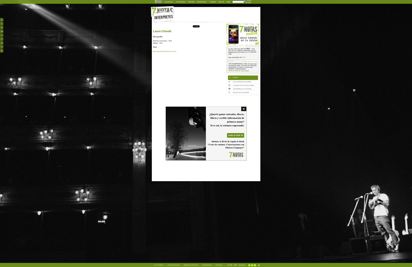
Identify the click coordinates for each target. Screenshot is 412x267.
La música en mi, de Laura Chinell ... (244, 85)
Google (249, 2)
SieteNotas (242, 265)
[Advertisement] (220, 13)
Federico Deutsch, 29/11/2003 (238, 70)
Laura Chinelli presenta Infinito (242, 82)
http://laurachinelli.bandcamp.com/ (164, 51)
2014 (243, 57)
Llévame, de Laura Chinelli (241, 92)
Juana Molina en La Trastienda (242, 89)
